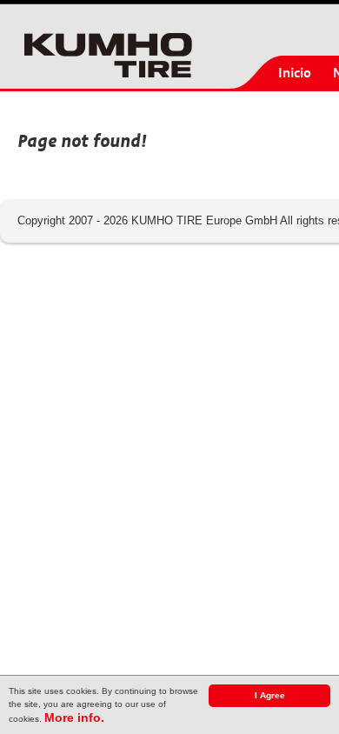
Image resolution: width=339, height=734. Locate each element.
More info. (74, 717)
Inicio (294, 73)
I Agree (270, 695)
